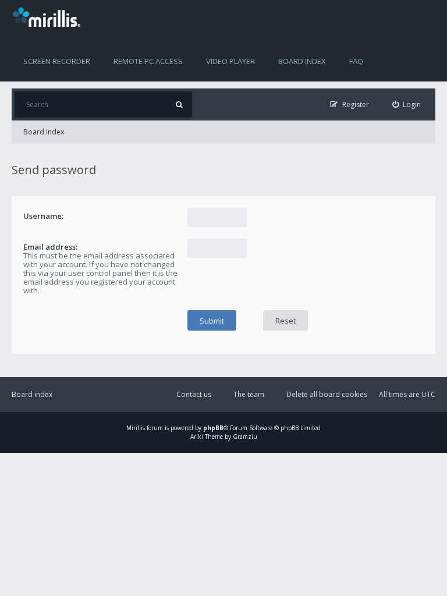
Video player (230, 61)
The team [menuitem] (248, 394)
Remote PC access (148, 61)
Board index (302, 61)
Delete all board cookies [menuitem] (326, 394)
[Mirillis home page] (49, 16)
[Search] (179, 104)
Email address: (50, 247)
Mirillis (135, 428)
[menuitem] (407, 104)
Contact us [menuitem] (193, 394)
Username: (43, 216)
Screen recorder (56, 61)
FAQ (356, 61)
